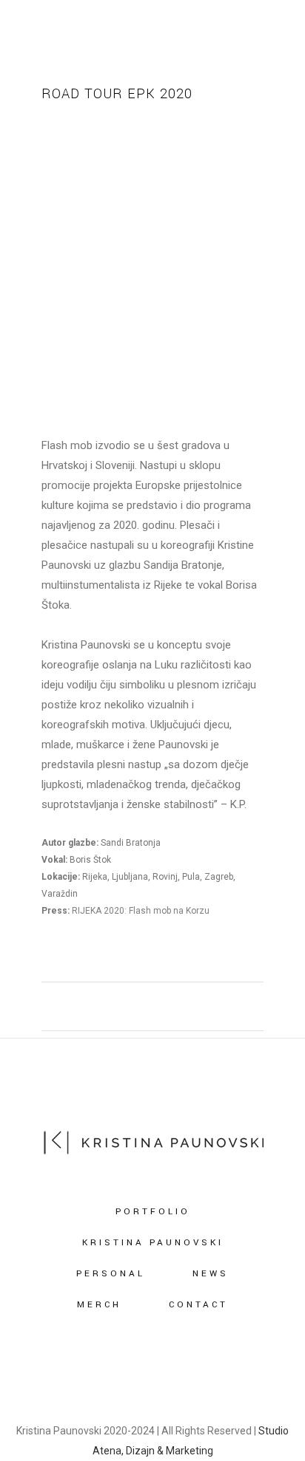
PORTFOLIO (152, 1211)
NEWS (210, 1273)
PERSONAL (110, 1273)
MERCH (99, 1305)
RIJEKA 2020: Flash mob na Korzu (141, 911)
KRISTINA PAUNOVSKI (153, 1242)
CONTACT (198, 1305)
